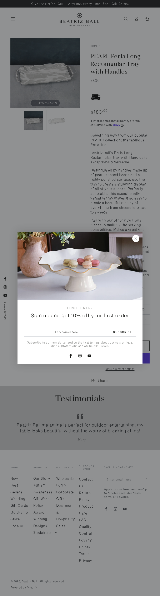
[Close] (135, 238)
